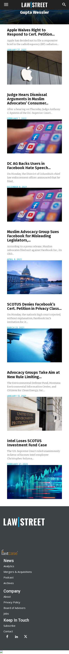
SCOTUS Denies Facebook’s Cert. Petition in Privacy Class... (34, 306)
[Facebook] (7, 637)
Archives (9, 583)
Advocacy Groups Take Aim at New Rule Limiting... (33, 374)
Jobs (6, 613)
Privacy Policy (12, 602)
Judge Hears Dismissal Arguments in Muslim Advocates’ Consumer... (27, 99)
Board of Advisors (14, 608)
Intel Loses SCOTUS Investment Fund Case (27, 442)
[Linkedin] (16, 637)
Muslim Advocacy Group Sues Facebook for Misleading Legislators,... (33, 236)
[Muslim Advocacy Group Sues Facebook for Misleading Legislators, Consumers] (34, 277)
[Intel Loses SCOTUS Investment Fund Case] (34, 482)
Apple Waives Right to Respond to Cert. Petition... (31, 32)
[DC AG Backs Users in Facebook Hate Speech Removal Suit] (34, 205)
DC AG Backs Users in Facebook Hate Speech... (29, 165)
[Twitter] (25, 637)
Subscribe (9, 625)
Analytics (9, 566)
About (7, 596)
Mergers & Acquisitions (18, 572)
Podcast (9, 577)
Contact (8, 631)
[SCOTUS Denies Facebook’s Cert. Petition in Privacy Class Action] (34, 345)
